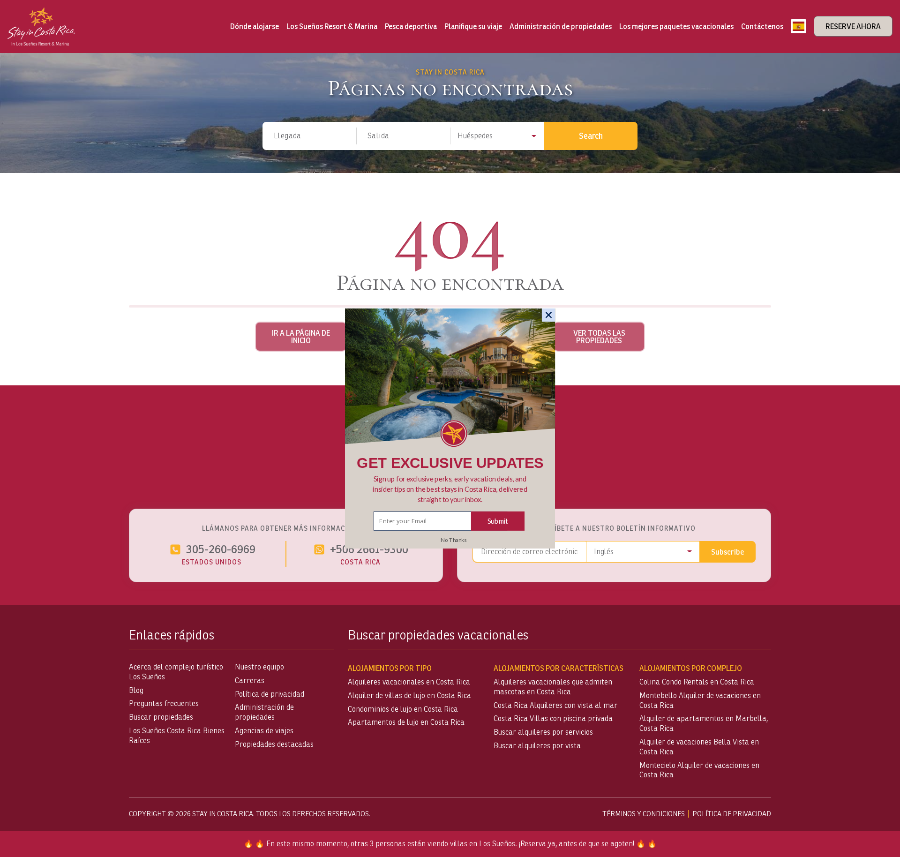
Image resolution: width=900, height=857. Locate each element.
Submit (498, 521)
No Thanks (453, 540)
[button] (450, 489)
